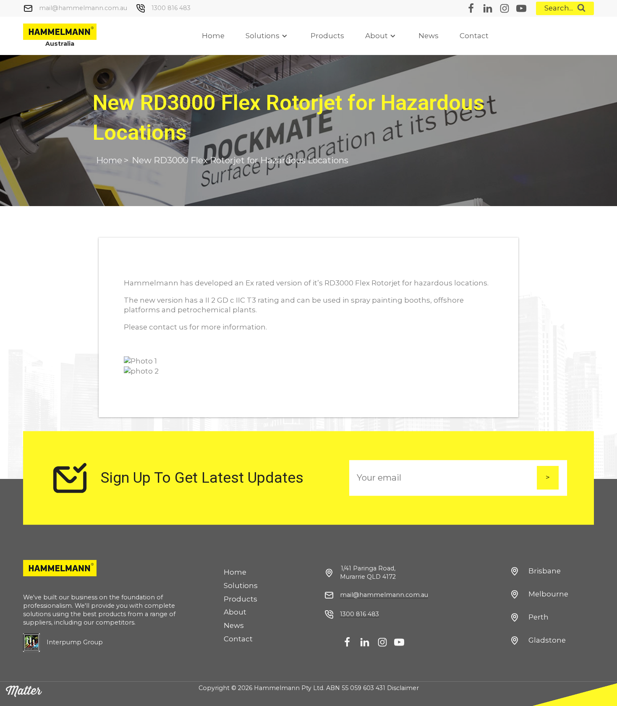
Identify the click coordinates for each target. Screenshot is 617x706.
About (376, 35)
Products (327, 35)
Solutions (263, 35)
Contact (474, 35)
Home (213, 35)
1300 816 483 (171, 8)
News (428, 35)
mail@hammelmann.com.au (83, 8)
